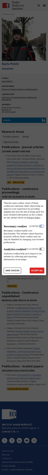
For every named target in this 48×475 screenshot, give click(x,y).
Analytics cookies (15, 249)
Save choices (12, 270)
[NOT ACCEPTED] (41, 253)
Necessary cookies (15, 226)
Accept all (37, 270)
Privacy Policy (33, 217)
